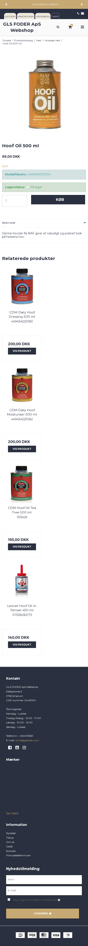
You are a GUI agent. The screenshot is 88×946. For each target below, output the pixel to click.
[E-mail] (44, 890)
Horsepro (11, 785)
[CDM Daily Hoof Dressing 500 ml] (22, 287)
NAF (8, 799)
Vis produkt (22, 350)
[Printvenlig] (84, 40)
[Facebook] (11, 747)
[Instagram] (26, 747)
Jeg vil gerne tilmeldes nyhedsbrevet (41, 899)
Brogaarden (13, 768)
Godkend (41, 913)
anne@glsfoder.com (27, 740)
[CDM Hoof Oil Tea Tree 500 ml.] (22, 483)
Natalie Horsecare (16, 808)
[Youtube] (18, 747)
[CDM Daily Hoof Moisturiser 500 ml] (22, 385)
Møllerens (11, 794)
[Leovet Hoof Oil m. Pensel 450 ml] (22, 581)
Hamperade (13, 777)
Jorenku (11, 790)
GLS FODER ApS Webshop (22, 27)
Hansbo (10, 781)
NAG (9, 803)
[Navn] (44, 879)
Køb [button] (60, 199)
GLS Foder (12, 772)
